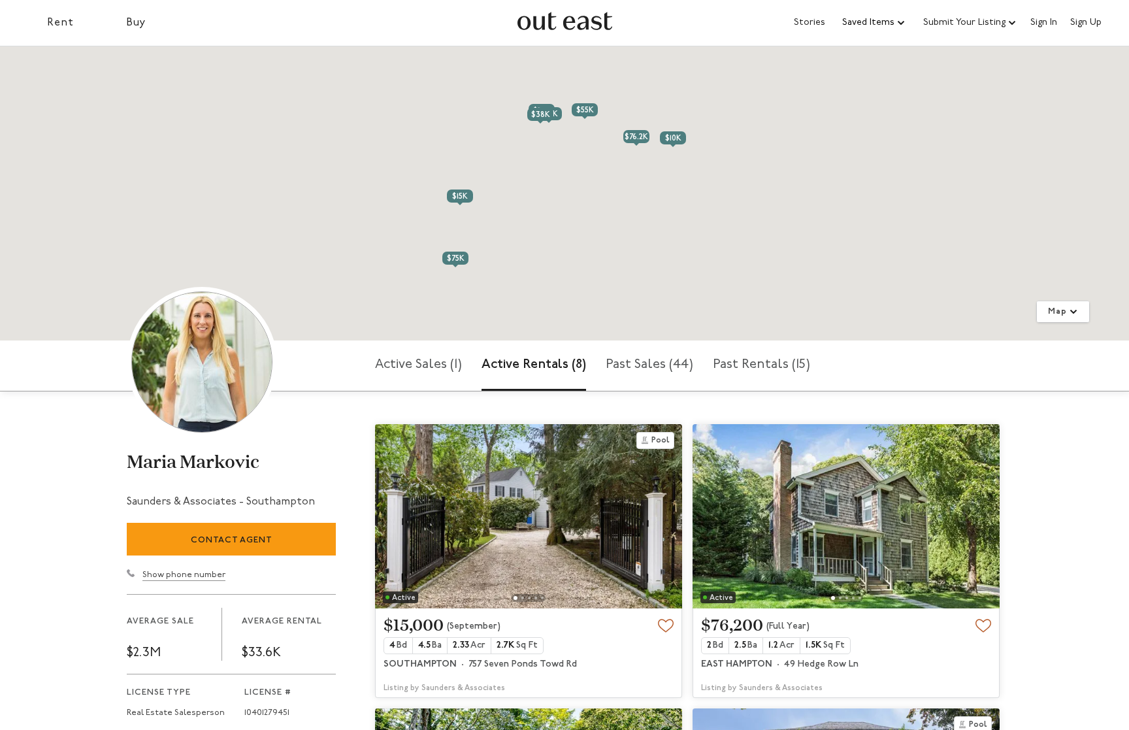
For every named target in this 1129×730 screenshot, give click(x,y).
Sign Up (1086, 22)
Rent (60, 23)
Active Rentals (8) (534, 364)
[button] (874, 23)
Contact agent (231, 540)
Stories (809, 22)
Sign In (1043, 22)
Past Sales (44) (649, 364)
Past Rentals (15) (761, 364)
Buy (136, 23)
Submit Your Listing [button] (964, 22)
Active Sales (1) (418, 364)
